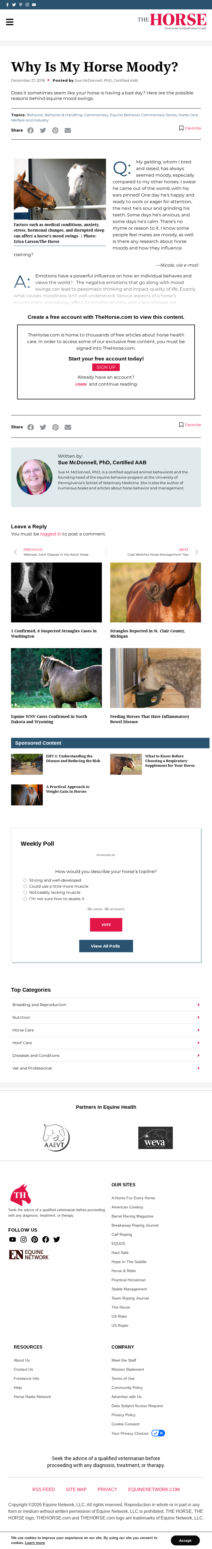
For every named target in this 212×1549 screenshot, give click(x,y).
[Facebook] (45, 1239)
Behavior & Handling (64, 115)
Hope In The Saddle (129, 1261)
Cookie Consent (125, 1424)
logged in (50, 534)
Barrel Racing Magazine (132, 1216)
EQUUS (118, 1243)
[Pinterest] (34, 1239)
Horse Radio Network (32, 1396)
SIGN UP (106, 367)
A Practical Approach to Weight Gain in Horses (67, 789)
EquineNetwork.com (154, 1489)
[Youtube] (12, 1239)
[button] (30, 130)
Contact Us (23, 1369)
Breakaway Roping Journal (135, 1225)
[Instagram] (27, 5)
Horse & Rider (124, 1271)
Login (81, 384)
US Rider (119, 1316)
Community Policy (127, 1387)
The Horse (121, 1307)
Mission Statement (128, 1369)
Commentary (96, 115)
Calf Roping (122, 1234)
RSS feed (43, 1489)
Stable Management (129, 1289)
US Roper (120, 1325)
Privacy (107, 1489)
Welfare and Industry (30, 120)
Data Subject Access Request (137, 1406)
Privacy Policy (124, 1415)
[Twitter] (14, 5)
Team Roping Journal (130, 1298)
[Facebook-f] (7, 5)
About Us (22, 1360)
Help (18, 1387)
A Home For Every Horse (133, 1198)
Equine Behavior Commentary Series (143, 115)
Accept (185, 1540)
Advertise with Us (127, 1396)
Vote (106, 924)
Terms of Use (123, 1378)
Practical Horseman (129, 1280)
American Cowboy (127, 1207)
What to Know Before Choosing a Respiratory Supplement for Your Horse (170, 761)
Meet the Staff (124, 1360)
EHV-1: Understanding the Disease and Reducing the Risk (73, 758)
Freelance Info (26, 1378)
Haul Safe (120, 1252)
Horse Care (188, 115)
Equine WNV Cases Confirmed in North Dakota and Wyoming (49, 719)
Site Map (76, 1489)
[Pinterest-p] (21, 5)
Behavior (35, 115)
